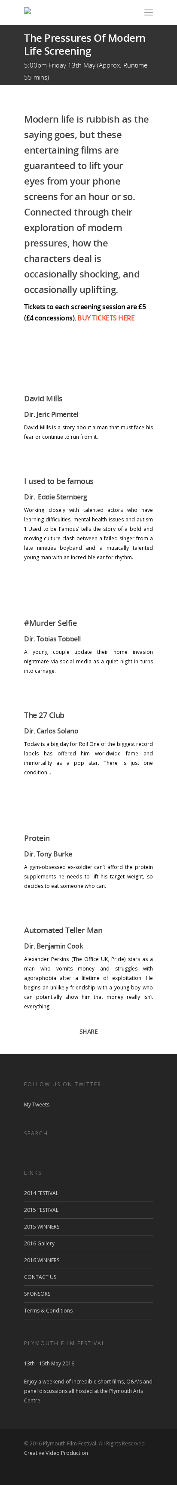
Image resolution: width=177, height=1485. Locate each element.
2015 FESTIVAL (41, 1210)
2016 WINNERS (41, 1260)
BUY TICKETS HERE (105, 318)
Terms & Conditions (48, 1310)
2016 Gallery (39, 1243)
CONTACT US (40, 1277)
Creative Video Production (56, 1453)
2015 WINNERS (41, 1226)
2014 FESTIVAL (41, 1193)
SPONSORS (37, 1293)
